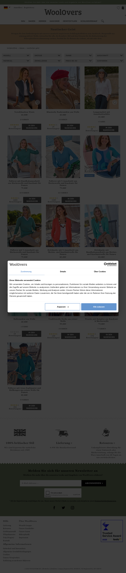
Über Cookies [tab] (100, 271)
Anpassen (61, 307)
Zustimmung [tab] (26, 271)
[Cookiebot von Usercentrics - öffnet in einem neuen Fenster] (106, 264)
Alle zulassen (99, 307)
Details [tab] (63, 271)
